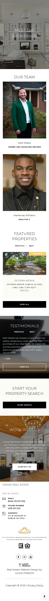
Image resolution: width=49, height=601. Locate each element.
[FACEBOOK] (18, 557)
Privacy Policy (35, 585)
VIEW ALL (24, 304)
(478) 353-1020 (14, 508)
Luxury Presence (24, 573)
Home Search (24, 405)
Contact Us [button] (24, 467)
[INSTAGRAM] (24, 557)
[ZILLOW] (30, 557)
